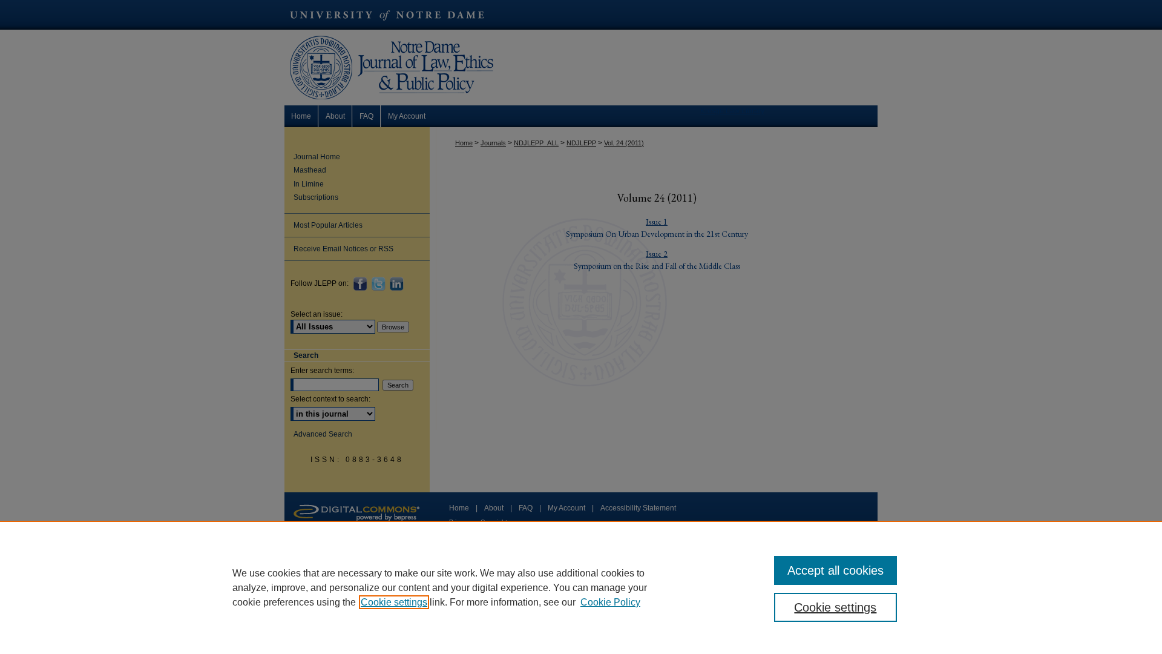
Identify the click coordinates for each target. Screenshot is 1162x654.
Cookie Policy (610, 602)
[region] (581, 587)
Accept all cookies (835, 570)
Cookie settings (394, 602)
